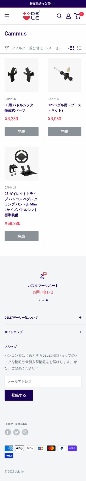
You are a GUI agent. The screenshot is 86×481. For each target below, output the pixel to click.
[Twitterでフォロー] (16, 432)
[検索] (59, 16)
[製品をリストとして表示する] (79, 48)
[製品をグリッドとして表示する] (72, 48)
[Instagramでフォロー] (25, 432)
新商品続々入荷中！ (43, 3)
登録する (18, 395)
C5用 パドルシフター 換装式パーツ (21, 107)
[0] (77, 16)
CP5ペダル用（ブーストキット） (64, 107)
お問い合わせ (43, 292)
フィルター (20, 48)
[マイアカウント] (68, 16)
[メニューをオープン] (7, 16)
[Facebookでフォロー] (8, 432)
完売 (21, 131)
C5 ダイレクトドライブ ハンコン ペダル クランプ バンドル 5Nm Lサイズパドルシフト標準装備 (21, 204)
